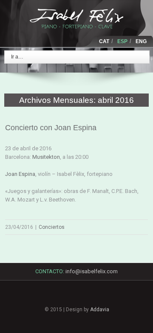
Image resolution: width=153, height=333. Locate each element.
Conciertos (52, 227)
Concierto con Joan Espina (50, 127)
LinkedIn (76, 298)
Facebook (47, 296)
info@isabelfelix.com (91, 271)
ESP (122, 41)
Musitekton (46, 157)
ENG (141, 41)
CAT (104, 41)
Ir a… (17, 57)
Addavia (99, 310)
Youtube (105, 300)
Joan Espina (20, 174)
